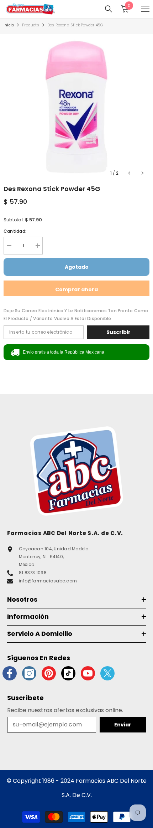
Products (30, 25)
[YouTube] (88, 673)
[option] (76, 107)
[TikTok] (68, 673)
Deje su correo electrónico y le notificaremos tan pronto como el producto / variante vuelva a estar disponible (76, 315)
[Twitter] (107, 673)
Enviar (122, 724)
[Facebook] (9, 673)
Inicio (9, 25)
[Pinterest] (49, 673)
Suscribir (118, 332)
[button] (129, 173)
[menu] (145, 9)
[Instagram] (29, 673)
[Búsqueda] (108, 9)
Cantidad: (15, 231)
